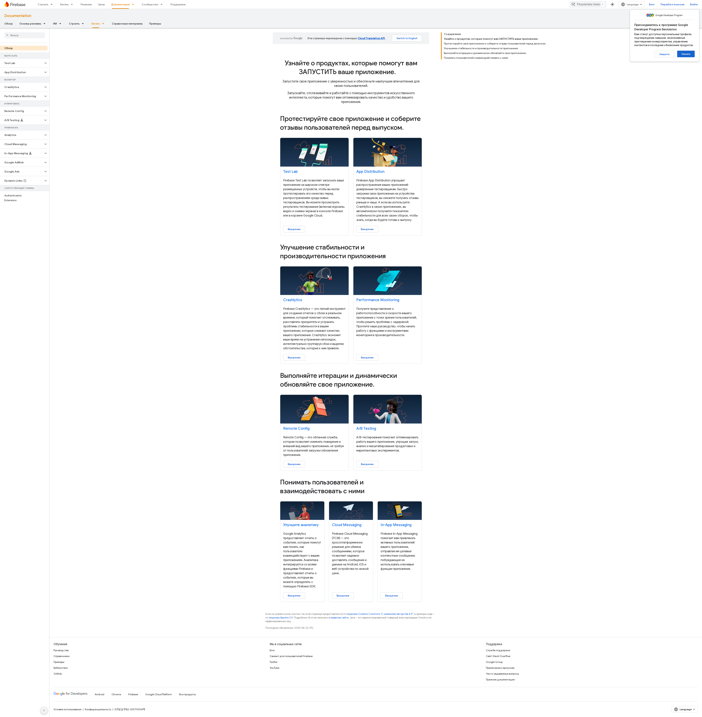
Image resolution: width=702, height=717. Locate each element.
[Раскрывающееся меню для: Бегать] (73, 4)
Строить (43, 4)
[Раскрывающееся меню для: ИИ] (61, 23)
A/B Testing (366, 428)
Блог (652, 4)
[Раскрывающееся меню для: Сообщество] (162, 4)
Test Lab (290, 171)
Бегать (64, 4)
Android (99, 694)
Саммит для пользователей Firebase (291, 656)
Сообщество (150, 4)
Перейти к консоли (672, 4)
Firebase (133, 694)
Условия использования (67, 709)
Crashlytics (292, 300)
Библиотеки (61, 667)
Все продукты (187, 694)
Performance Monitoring (377, 300)
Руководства (61, 650)
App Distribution (370, 171)
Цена (101, 4)
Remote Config (296, 428)
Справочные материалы (127, 23)
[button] (21, 63)
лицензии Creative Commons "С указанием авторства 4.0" (380, 614)
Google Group (494, 662)
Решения (86, 4)
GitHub (58, 673)
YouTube (274, 667)
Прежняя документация (500, 679)
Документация (120, 4)
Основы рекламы (30, 23)
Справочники (61, 656)
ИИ (55, 23)
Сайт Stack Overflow (498, 656)
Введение (294, 229)
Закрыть (664, 54)
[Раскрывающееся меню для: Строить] (52, 4)
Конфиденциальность (98, 709)
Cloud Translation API (371, 38)
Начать (686, 54)
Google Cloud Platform (158, 694)
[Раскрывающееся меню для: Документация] (134, 4)
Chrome (116, 694)
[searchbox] (24, 35)
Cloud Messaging (346, 525)
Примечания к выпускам (500, 667)
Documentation (17, 16)
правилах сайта (340, 617)
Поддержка (177, 4)
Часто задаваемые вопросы (502, 673)
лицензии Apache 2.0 (281, 617)
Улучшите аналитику (301, 525)
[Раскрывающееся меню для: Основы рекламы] (45, 23)
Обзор (8, 23)
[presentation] (351, 67)
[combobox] (588, 4)
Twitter (274, 662)
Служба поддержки (498, 650)
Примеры (155, 23)
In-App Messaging (396, 525)
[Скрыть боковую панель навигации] (44, 710)
